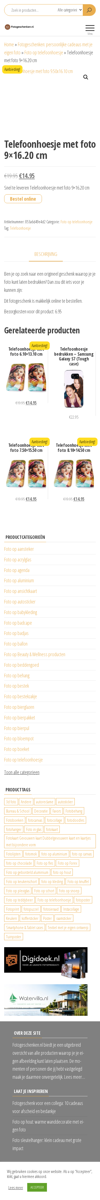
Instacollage (71, 909)
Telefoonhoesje (20, 228)
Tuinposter (13, 936)
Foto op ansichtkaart (20, 591)
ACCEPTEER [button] (37, 1187)
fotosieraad (51, 909)
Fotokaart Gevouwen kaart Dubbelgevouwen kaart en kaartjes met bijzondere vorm (48, 841)
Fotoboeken (14, 820)
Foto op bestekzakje (20, 696)
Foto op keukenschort (21, 881)
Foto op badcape (18, 622)
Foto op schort (44, 890)
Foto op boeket (16, 749)
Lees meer (15, 1187)
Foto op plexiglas (17, 890)
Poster (47, 918)
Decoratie (41, 811)
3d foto (11, 801)
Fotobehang (74, 811)
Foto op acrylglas (17, 559)
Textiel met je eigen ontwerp (68, 927)
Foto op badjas (16, 633)
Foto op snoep (69, 890)
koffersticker (30, 918)
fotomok (31, 854)
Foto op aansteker (19, 549)
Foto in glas (33, 829)
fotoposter (83, 900)
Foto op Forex (67, 863)
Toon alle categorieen (21, 772)
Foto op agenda (16, 570)
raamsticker (63, 918)
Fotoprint (12, 909)
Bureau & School (17, 811)
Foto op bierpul (16, 728)
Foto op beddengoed (21, 664)
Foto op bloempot (19, 738)
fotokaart (52, 829)
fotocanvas (35, 820)
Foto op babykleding (20, 612)
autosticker (65, 801)
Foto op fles (45, 863)
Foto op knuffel (78, 881)
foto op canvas (82, 854)
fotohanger (13, 829)
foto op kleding (52, 881)
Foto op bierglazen (19, 707)
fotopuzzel (31, 909)
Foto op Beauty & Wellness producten (34, 654)
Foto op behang (16, 675)
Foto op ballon (16, 643)
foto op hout (62, 872)
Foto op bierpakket (19, 717)
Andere (26, 801)
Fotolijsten (13, 854)
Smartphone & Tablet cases (24, 927)
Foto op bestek (16, 685)
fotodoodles (75, 820)
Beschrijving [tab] (45, 254)
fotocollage (54, 820)
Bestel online (23, 198)
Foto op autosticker (20, 601)
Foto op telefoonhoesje (43, 52)
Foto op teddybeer (19, 900)
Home (9, 44)
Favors (56, 811)
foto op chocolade (19, 863)
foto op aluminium (54, 854)
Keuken (11, 918)
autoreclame (44, 801)
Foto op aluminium (19, 580)
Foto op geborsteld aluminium (27, 872)
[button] (86, 77)
